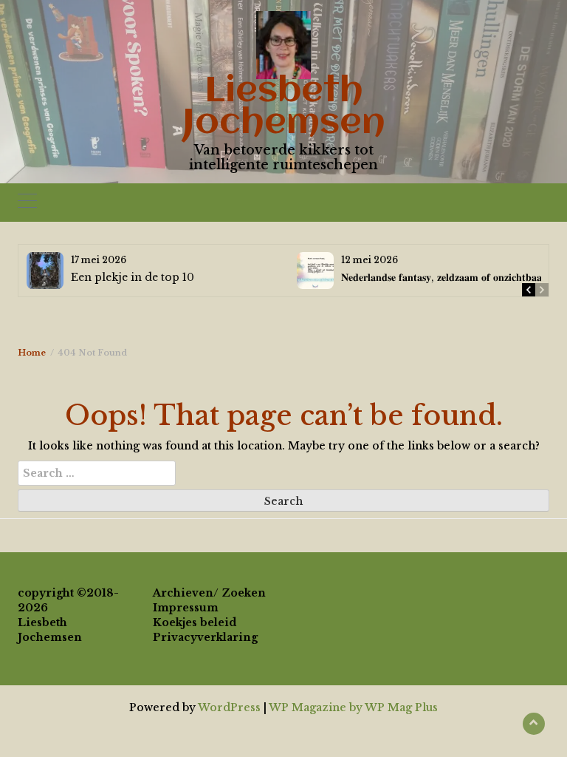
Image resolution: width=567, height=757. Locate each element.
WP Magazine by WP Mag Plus (353, 707)
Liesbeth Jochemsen (283, 107)
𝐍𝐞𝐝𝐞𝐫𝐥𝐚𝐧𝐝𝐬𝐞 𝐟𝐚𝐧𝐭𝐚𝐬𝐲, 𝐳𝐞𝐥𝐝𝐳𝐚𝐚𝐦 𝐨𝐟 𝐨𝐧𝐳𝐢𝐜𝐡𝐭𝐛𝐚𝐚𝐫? (446, 277)
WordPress (229, 707)
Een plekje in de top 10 (132, 277)
